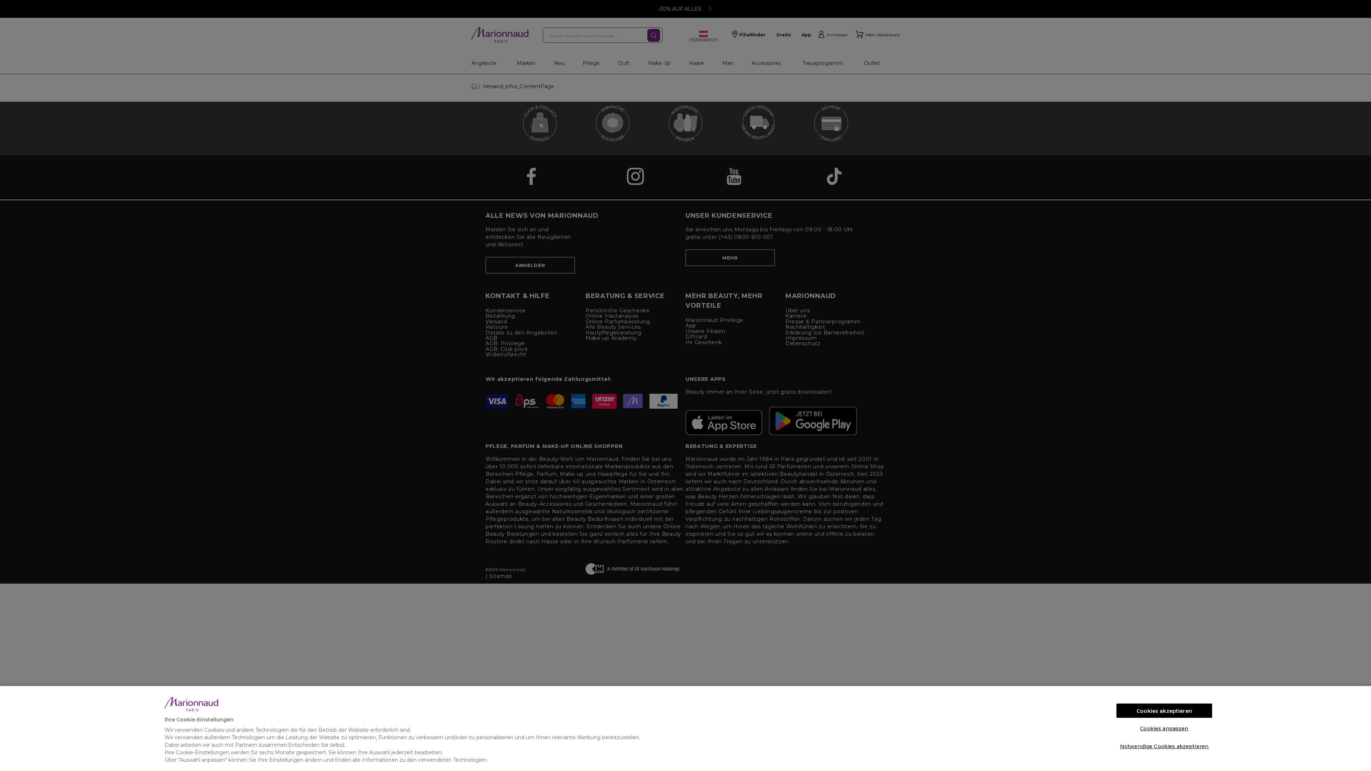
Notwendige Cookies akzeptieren (1164, 746)
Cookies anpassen (1164, 728)
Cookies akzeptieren (1164, 711)
